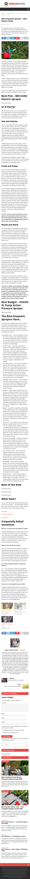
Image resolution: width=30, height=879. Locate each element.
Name (3, 713)
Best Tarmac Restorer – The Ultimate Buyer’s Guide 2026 (14, 822)
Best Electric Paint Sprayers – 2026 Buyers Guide (7, 624)
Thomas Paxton (5, 24)
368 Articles (22, 650)
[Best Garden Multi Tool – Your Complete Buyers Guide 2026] (15, 797)
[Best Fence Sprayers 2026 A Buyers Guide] (7, 606)
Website (3, 722)
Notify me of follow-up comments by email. (13, 730)
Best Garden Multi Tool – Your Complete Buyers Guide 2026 (12, 808)
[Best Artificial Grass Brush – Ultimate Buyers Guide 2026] (15, 768)
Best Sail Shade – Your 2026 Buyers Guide (13, 836)
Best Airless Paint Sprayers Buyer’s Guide (19, 610)
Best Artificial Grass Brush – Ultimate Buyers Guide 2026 (11, 778)
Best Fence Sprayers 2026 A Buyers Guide (6, 610)
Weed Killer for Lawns (7, 514)
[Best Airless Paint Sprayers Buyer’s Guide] (20, 606)
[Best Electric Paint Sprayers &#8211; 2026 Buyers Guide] (7, 619)
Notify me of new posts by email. (11, 732)
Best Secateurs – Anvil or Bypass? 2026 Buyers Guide (14, 850)
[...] (8, 786)
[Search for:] (15, 745)
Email (2, 718)
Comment (3, 702)
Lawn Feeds (4, 517)
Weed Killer (4, 511)
